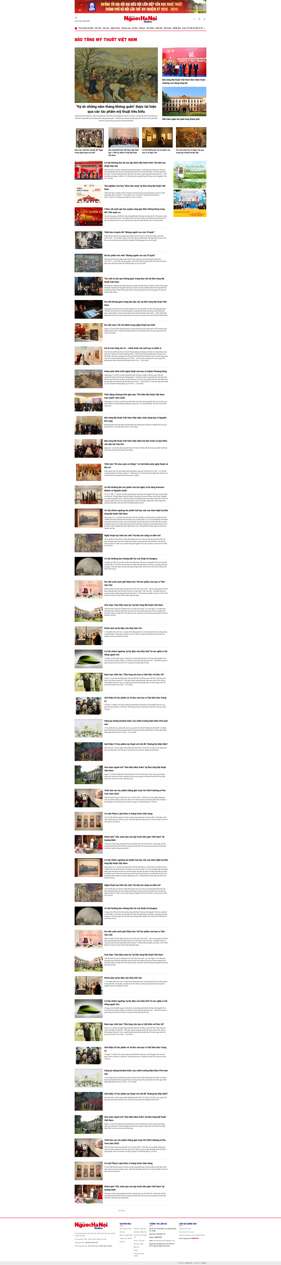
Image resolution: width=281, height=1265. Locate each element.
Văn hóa (98, 28)
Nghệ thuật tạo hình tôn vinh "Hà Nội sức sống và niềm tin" (132, 535)
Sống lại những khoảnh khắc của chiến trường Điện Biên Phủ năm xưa (136, 722)
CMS (189, 1263)
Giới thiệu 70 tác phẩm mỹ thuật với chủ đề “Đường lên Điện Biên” (136, 744)
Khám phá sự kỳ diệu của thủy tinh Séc (123, 628)
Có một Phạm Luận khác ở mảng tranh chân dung (128, 813)
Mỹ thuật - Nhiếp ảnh (172, 28)
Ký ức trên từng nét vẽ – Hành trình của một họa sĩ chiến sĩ (132, 348)
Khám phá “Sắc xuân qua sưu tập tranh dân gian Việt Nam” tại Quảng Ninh (134, 838)
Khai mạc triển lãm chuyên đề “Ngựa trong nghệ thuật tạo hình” (89, 151)
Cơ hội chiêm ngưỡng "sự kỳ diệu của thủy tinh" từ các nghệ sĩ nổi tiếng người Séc (135, 653)
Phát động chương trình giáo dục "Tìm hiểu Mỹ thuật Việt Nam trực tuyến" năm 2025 (134, 396)
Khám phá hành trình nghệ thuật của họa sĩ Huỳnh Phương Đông (135, 371)
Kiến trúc (136, 1247)
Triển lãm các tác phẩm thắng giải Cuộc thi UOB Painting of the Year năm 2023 (135, 792)
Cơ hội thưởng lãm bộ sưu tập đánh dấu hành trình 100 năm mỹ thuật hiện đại (135, 164)
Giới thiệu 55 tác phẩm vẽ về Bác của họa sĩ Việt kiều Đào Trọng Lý (135, 699)
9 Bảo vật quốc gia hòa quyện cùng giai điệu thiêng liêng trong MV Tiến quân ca (134, 211)
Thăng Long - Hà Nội (129, 28)
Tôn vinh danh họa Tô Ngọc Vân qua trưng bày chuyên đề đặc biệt (190, 151)
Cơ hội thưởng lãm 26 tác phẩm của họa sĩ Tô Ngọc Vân (156, 151)
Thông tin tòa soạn (185, 1229)
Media (136, 1250)
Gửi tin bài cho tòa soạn (186, 1232)
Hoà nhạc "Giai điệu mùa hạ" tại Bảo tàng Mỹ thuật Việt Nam (133, 604)
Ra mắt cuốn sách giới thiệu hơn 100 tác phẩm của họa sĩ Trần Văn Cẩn (134, 583)
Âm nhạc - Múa (138, 1244)
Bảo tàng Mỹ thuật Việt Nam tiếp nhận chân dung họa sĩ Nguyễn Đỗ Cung (135, 419)
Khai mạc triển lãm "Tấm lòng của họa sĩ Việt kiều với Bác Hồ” (134, 674)
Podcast (142, 28)
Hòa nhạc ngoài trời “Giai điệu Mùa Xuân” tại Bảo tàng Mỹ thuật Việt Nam (135, 769)
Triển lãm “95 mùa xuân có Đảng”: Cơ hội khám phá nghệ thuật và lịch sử (136, 465)
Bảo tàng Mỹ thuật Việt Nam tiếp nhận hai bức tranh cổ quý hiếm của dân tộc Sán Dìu (135, 442)
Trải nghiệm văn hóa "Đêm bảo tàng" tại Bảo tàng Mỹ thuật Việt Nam (135, 187)
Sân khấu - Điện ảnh (154, 28)
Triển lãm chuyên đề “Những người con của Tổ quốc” (129, 232)
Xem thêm (121, 1211)
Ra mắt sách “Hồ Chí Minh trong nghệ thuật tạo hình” (130, 324)
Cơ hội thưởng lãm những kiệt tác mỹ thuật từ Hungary (130, 558)
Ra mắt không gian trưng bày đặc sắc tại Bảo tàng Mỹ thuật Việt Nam (135, 303)
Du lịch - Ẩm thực (139, 1240)
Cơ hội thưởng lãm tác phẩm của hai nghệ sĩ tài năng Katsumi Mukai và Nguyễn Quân (134, 489)
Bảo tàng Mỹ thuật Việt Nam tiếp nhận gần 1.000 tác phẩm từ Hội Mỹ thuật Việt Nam (123, 152)
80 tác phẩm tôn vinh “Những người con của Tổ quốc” (129, 255)
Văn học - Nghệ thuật (111, 28)
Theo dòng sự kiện (86, 28)
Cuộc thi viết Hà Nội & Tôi (192, 28)
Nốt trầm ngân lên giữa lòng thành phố (181, 119)
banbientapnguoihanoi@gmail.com (164, 1240)
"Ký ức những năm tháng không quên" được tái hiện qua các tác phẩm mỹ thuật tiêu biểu (116, 109)
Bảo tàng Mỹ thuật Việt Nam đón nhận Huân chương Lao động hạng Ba (183, 81)
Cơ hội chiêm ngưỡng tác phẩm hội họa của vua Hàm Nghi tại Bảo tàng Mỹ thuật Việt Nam (136, 512)
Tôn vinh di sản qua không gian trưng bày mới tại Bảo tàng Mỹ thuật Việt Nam (134, 280)
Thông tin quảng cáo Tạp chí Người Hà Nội (192, 1235)
